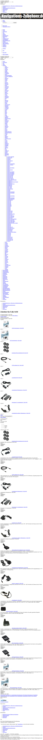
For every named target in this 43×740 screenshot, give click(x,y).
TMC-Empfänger (6, 294)
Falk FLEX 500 (10, 177)
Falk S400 (9, 234)
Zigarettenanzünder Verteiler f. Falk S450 (19, 628)
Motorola (6, 100)
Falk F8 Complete (10, 174)
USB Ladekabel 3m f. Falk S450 (18, 365)
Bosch (6, 102)
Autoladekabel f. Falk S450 (17, 600)
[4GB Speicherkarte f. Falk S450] (6, 656)
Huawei (6, 247)
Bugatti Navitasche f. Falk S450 (12, 611)
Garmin (6, 243)
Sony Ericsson (7, 104)
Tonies (6, 146)
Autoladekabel (5, 286)
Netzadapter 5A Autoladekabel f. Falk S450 (19, 402)
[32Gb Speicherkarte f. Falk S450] (5, 340)
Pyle (5, 139)
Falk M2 (8, 189)
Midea (6, 92)
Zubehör (4, 65)
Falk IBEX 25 (9, 180)
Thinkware (7, 150)
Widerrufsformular (6, 709)
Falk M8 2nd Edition (11, 197)
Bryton (6, 133)
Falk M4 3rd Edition (10, 192)
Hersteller (2, 422)
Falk (5, 155)
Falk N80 (9, 209)
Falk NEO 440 (9, 210)
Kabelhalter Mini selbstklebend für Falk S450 (20, 352)
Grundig (6, 245)
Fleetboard (7, 143)
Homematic (7, 246)
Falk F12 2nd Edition (11, 163)
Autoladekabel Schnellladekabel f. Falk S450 (20, 567)
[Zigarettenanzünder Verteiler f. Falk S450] (6, 628)
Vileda (6, 70)
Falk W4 (8, 241)
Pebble (6, 71)
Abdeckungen (5, 279)
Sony (6, 263)
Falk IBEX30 (9, 184)
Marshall (6, 147)
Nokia (6, 258)
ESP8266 (6, 145)
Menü (4, 20)
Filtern (1, 415)
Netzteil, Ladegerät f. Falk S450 (17, 583)
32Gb (24, 695)
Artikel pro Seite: (3, 429)
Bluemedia (7, 154)
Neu (3, 63)
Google (6, 244)
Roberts (6, 142)
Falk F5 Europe (10, 169)
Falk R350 (9, 233)
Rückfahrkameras (6, 292)
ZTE (6, 128)
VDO (6, 268)
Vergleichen (3, 444)
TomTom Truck (7, 265)
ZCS (6, 114)
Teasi (6, 66)
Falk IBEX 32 (9, 182)
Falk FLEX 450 (10, 176)
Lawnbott (6, 108)
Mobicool (6, 72)
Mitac (6, 255)
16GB (16, 696)
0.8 (2, 421)
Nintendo (6, 106)
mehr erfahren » (15, 315)
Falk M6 (8, 194)
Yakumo (6, 269)
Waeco (6, 74)
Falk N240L (9, 205)
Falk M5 (8, 193)
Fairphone (7, 97)
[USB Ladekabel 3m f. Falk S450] (6, 365)
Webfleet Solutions (8, 132)
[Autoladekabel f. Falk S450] (6, 600)
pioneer (6, 260)
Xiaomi (6, 127)
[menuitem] (23, 5)
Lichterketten (5, 274)
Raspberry (7, 105)
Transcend (7, 86)
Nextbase (6, 121)
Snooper (6, 69)
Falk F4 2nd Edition (10, 167)
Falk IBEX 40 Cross (10, 183)
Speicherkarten (5, 293)
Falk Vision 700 (10, 240)
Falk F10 (8, 161)
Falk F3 (8, 165)
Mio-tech (6, 254)
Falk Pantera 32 (10, 227)
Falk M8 (8, 196)
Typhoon (6, 267)
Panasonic (7, 259)
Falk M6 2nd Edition (11, 195)
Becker (6, 152)
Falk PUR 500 (9, 230)
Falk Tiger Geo (10, 237)
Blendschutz (5, 278)
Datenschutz (5, 9)
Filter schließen (3, 417)
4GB (9, 696)
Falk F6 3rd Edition (10, 172)
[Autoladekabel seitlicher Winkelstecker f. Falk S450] (6, 413)
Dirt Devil (7, 90)
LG (5, 99)
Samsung (6, 262)
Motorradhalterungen (6, 290)
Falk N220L (9, 204)
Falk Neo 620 (9, 157)
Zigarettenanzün (20, 695)
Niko (6, 110)
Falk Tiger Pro (9, 238)
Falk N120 (9, 201)
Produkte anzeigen (4, 418)
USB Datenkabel (6, 297)
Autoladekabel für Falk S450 (17, 377)
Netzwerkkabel (5, 270)
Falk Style (9, 236)
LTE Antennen (5, 284)
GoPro (6, 68)
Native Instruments (8, 75)
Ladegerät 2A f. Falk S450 (16, 522)
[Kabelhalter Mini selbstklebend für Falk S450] (6, 352)
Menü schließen (5, 54)
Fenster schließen (3, 316)
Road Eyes (7, 120)
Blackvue (6, 83)
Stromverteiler (3, 695)
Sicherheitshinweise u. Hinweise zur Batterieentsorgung (12, 5)
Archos (6, 124)
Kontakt (4, 6)
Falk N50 (9, 208)
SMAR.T (6, 67)
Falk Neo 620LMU (10, 156)
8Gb (7, 696)
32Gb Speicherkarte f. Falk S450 (16, 340)
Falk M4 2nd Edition (11, 191)
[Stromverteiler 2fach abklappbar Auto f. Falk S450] (6, 549)
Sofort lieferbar (3, 419)
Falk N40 (9, 207)
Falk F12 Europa (10, 164)
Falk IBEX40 (9, 185)
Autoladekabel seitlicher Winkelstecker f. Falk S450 (21, 413)
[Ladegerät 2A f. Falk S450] (6, 522)
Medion (6, 252)
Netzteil (4, 291)
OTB (5, 427)
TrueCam (6, 84)
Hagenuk (6, 144)
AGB (4, 10)
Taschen (4, 295)
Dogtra (6, 129)
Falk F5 (8, 168)
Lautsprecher (5, 277)
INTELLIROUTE (8, 131)
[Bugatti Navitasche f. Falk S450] (3, 611)
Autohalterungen (6, 285)
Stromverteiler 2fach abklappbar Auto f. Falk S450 (21, 549)
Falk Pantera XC (10, 229)
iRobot (6, 248)
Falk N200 (9, 203)
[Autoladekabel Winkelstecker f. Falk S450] (6, 390)
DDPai (6, 119)
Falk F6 (8, 170)
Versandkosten (20, 724)
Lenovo (6, 250)
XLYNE (6, 101)
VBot (6, 94)
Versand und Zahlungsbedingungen (9, 7)
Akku (4, 64)
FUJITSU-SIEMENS (9, 76)
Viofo (6, 149)
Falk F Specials (10, 160)
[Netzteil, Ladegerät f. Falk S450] (6, 583)
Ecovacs (6, 91)
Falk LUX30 (9, 186)
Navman (6, 257)
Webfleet (6, 136)
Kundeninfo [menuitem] (11, 8)
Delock (5, 426)
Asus (6, 77)
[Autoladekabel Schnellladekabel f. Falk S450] (6, 567)
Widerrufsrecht (5, 8)
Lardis (6, 134)
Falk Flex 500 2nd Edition (11, 179)
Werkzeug (4, 299)
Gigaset (6, 125)
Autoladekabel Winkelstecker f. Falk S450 (19, 390)
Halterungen (5, 276)
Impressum (5, 11)
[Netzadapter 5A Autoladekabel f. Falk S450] (6, 402)
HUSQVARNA (8, 118)
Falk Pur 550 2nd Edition (11, 232)
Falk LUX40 (9, 187)
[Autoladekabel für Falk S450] (6, 377)
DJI (5, 148)
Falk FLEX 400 (10, 175)
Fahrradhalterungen (6, 288)
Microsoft (6, 126)
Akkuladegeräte (5, 281)
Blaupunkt (7, 153)
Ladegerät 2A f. (8, 695)
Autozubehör (5, 287)
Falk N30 (9, 206)
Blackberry (7, 96)
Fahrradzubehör (5, 271)
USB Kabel (5, 62)
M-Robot (6, 78)
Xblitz (6, 115)
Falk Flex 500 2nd (10, 178)
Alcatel (6, 95)
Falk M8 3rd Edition (10, 198)
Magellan (6, 251)
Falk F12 (8, 162)
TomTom (6, 264)
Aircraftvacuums (8, 138)
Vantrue (6, 151)
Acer (6, 81)
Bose (6, 135)
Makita (6, 137)
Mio (5, 253)
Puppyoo (6, 93)
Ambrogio (7, 107)
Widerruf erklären (6, 715)
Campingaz (7, 73)
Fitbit (6, 242)
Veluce (6, 80)
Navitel (6, 122)
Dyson (6, 130)
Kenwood (6, 87)
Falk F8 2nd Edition (10, 173)
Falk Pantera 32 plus (10, 228)
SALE (4, 61)
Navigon (6, 256)
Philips (6, 123)
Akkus (4, 280)
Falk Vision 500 (10, 239)
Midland (6, 117)
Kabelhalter (5, 273)
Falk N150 (9, 202)
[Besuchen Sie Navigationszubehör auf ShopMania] (3, 700)
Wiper (6, 112)
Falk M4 (8, 190)
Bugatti (5, 425)
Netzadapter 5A (30, 695)
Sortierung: (2, 416)
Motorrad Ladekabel (6, 289)
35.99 (6, 421)
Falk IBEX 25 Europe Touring (12, 181)
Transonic (6, 266)
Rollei (6, 85)
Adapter (4, 282)
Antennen (4, 283)
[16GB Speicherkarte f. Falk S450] (6, 328)
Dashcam (4, 275)
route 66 (6, 261)
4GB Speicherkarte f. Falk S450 (17, 656)
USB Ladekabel (34, 696)
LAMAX (6, 116)
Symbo (6, 140)
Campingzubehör (6, 272)
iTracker (6, 82)
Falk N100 (9, 200)
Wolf (6, 113)
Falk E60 (8, 159)
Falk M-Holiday (10, 199)
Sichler (6, 79)
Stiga (6, 111)
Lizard (6, 109)
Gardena (6, 88)
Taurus (6, 141)
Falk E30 (8, 158)
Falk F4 (8, 166)
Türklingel (4, 296)
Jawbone (6, 249)
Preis (1, 420)
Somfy (6, 103)
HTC (6, 98)
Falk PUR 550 (9, 231)
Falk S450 (9, 235)
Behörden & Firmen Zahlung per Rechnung (10, 714)
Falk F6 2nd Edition (10, 171)
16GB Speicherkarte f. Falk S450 (18, 328)
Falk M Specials (10, 188)
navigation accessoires (4, 701)
